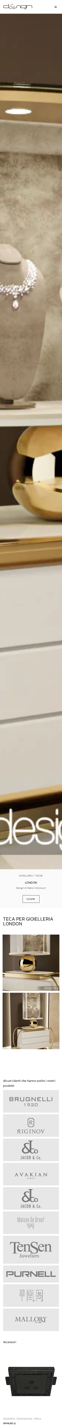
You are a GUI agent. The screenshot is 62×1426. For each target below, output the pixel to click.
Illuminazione (24, 1418)
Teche (39, 875)
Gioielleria (26, 875)
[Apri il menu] (55, 7)
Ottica (37, 1418)
